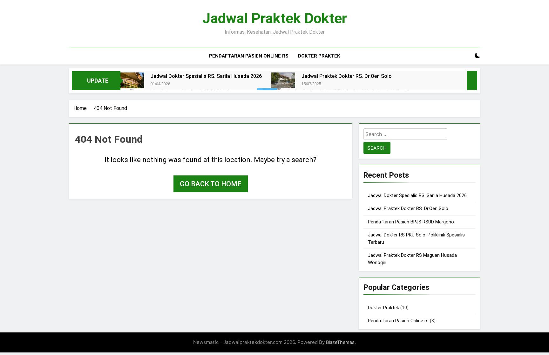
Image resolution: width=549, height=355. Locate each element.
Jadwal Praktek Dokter (274, 18)
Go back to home (210, 184)
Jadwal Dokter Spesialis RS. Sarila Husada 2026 (206, 76)
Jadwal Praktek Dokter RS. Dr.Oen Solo (347, 76)
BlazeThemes (340, 342)
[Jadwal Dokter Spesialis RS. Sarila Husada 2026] (132, 80)
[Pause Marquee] (472, 80)
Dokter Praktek (319, 56)
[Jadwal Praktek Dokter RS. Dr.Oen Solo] (283, 80)
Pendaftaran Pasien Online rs (248, 56)
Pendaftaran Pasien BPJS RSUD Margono (411, 222)
